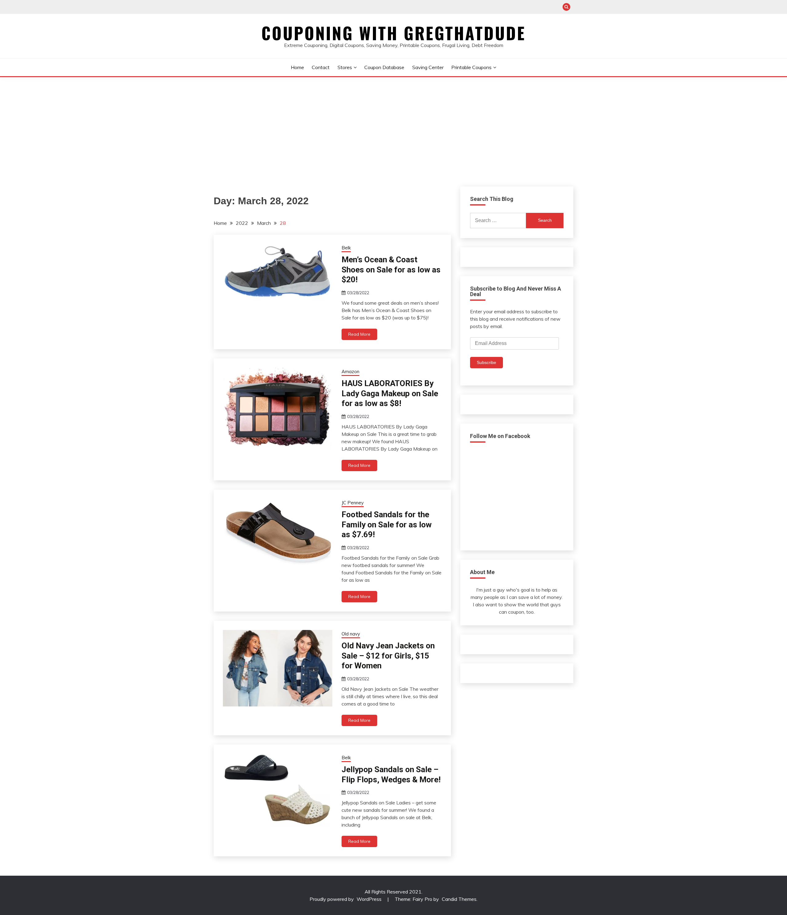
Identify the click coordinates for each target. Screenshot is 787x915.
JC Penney (353, 503)
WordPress (369, 899)
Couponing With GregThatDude (393, 33)
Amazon (350, 371)
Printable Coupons (471, 67)
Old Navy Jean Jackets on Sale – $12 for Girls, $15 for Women (388, 655)
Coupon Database (384, 67)
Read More (359, 334)
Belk (346, 248)
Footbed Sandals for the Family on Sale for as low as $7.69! (387, 524)
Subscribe (486, 362)
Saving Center (428, 67)
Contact (321, 67)
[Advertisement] (393, 123)
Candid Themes (459, 899)
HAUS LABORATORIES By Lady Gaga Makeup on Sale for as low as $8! (390, 393)
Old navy (351, 634)
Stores (345, 67)
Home (297, 67)
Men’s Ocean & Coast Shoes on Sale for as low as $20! (391, 269)
